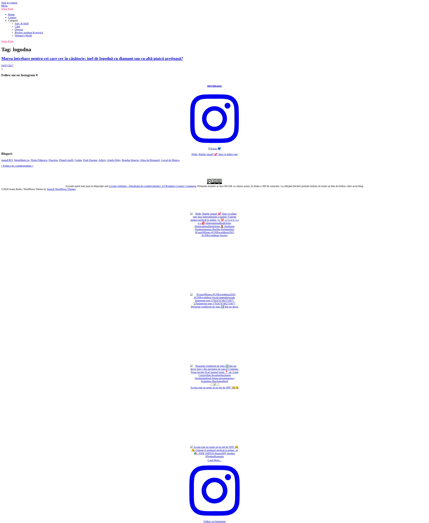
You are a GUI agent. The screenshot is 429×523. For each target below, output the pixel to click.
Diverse (19, 29)
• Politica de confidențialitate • (17, 165)
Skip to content (9, 2)
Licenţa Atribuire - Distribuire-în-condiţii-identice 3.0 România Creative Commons (152, 186)
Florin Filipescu (39, 160)
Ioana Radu (7, 8)
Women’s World (23, 35)
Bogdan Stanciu (130, 160)
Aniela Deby (113, 160)
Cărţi (17, 26)
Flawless (53, 160)
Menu (4, 5)
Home (11, 14)
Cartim (78, 160)
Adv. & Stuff (21, 23)
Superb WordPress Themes (61, 189)
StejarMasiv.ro (21, 160)
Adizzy (102, 160)
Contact (12, 17)
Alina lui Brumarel (150, 160)
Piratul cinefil (66, 160)
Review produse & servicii (29, 32)
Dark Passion (90, 160)
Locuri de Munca (170, 160)
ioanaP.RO (7, 160)
